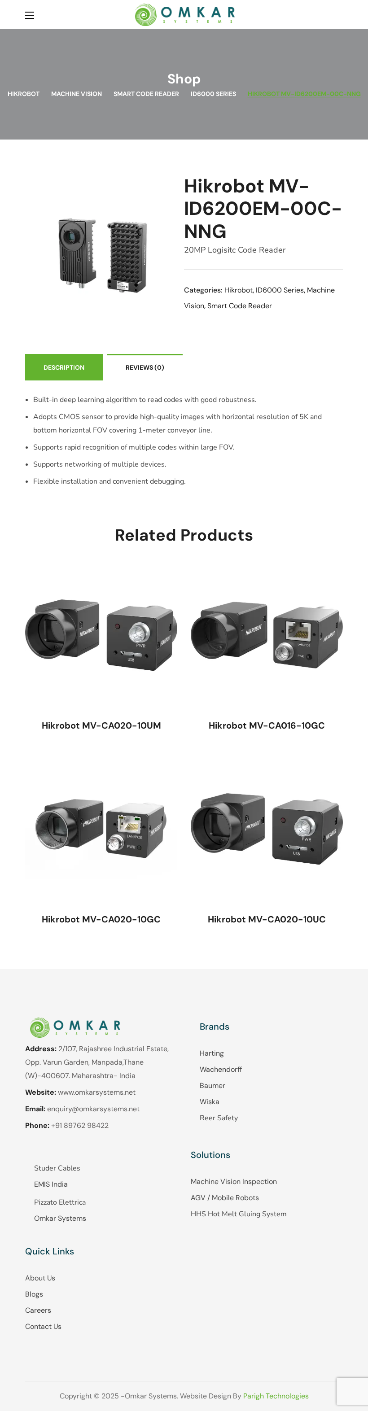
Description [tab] (64, 367)
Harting (212, 1053)
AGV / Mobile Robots (225, 1197)
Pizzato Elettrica (60, 1202)
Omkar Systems (60, 1218)
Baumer (212, 1085)
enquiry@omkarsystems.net (93, 1109)
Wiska (209, 1101)
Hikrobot (23, 94)
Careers (38, 1310)
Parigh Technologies (276, 1396)
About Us (40, 1278)
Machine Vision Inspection (234, 1181)
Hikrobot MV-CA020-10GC (101, 919)
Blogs (34, 1294)
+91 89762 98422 (80, 1125)
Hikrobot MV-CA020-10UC (267, 919)
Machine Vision (76, 94)
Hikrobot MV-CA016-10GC (267, 725)
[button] (339, 14)
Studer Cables (57, 1168)
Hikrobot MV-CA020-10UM (101, 725)
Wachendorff (221, 1069)
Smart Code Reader (146, 94)
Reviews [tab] (145, 367)
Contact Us (43, 1326)
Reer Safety (219, 1118)
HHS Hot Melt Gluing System (239, 1214)
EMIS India (51, 1184)
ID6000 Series (213, 94)
